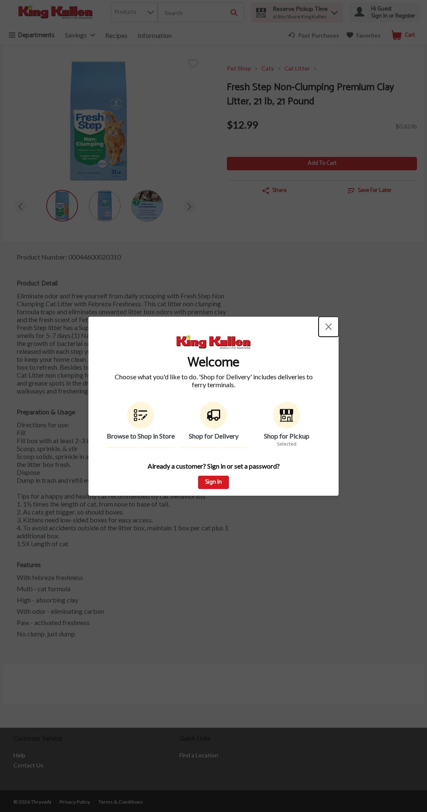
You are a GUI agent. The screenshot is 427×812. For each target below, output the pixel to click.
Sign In (213, 482)
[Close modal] (329, 327)
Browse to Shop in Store (141, 436)
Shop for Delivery (214, 436)
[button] (140, 425)
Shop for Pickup (286, 436)
